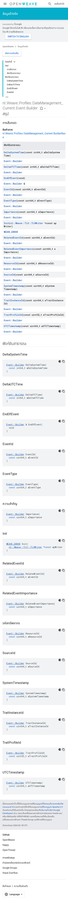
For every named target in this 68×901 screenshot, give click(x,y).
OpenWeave (8, 46)
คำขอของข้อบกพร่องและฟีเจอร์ (16, 862)
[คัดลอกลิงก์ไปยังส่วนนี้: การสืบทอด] (19, 123)
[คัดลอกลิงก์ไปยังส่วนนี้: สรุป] (12, 114)
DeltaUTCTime (12, 166)
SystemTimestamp (14, 285)
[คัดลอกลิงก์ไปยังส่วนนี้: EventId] (16, 444)
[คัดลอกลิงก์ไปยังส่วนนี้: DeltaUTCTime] (26, 385)
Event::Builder (13, 161)
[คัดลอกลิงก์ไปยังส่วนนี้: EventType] (20, 474)
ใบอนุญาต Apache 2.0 (53, 807)
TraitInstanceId (14, 300)
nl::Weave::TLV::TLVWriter (26, 223)
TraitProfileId (13, 314)
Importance (10, 211)
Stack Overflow (10, 873)
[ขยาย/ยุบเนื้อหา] (14, 62)
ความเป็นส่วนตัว (21, 886)
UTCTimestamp (12, 326)
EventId (8, 189)
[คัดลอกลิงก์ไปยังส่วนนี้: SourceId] (18, 653)
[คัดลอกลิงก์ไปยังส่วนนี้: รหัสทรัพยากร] (23, 623)
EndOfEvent (10, 178)
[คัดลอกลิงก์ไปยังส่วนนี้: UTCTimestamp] (27, 773)
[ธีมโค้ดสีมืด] (60, 361)
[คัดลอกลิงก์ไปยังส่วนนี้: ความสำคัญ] (20, 504)
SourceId (9, 274)
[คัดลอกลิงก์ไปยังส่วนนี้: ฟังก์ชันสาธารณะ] (30, 344)
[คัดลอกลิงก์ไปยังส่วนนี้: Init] (10, 534)
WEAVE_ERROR (11, 231)
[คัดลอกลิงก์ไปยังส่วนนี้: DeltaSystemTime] (30, 355)
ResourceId (10, 263)
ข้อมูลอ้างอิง (10, 14)
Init (6, 223)
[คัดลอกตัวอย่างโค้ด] (63, 361)
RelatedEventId (13, 237)
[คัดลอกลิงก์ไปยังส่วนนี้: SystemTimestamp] (32, 683)
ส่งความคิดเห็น (12, 53)
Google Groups (10, 868)
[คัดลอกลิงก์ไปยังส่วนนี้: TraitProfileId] (24, 743)
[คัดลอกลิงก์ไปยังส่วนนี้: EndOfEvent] (22, 414)
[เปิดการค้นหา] (50, 4)
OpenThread (9, 850)
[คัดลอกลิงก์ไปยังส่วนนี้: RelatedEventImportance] (40, 593)
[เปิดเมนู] (5, 4)
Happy (6, 845)
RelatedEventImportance (18, 248)
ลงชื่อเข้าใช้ (59, 4)
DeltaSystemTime (14, 152)
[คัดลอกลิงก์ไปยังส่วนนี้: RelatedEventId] (27, 564)
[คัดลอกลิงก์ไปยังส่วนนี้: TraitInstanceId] (26, 713)
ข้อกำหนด (7, 886)
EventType (10, 200)
